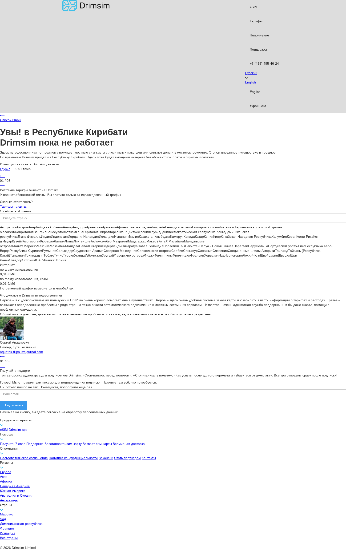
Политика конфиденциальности (73, 458)
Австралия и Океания (16, 495)
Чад (3, 519)
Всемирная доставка (129, 444)
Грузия (5, 169)
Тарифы (256, 21)
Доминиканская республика (21, 524)
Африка (6, 481)
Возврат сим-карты (97, 444)
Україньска (258, 106)
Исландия (7, 533)
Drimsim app (18, 429)
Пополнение (259, 35)
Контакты (149, 458)
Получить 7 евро (12, 444)
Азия (3, 477)
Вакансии (106, 458)
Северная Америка (15, 486)
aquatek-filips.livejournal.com (21, 352)
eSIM (253, 7)
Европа (5, 472)
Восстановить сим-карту (63, 444)
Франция (7, 528)
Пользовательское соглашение (24, 458)
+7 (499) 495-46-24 (264, 63)
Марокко (6, 514)
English (255, 92)
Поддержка (258, 49)
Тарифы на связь (13, 206)
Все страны (9, 538)
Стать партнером (127, 458)
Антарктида (9, 500)
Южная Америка (12, 491)
